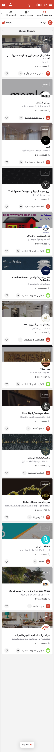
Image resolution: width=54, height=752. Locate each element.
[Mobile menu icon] (50, 5)
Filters (9, 23)
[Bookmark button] (6, 73)
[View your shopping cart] (3, 4)
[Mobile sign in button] (10, 4)
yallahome (37, 5)
